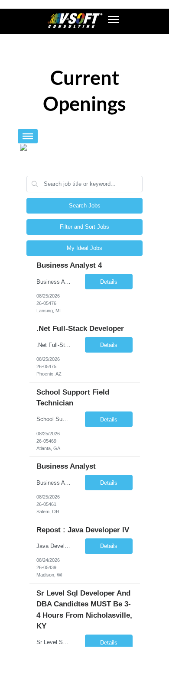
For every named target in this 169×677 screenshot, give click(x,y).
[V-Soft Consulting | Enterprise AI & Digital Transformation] (75, 20)
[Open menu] (114, 19)
